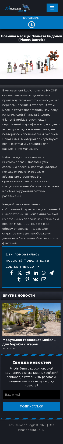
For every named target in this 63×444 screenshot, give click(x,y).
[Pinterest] (27, 279)
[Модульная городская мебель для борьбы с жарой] (31, 305)
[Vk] (35, 279)
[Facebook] (12, 273)
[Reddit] (28, 273)
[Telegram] (51, 273)
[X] (20, 273)
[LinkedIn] (36, 273)
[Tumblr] (19, 279)
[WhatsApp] (43, 273)
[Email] (44, 279)
